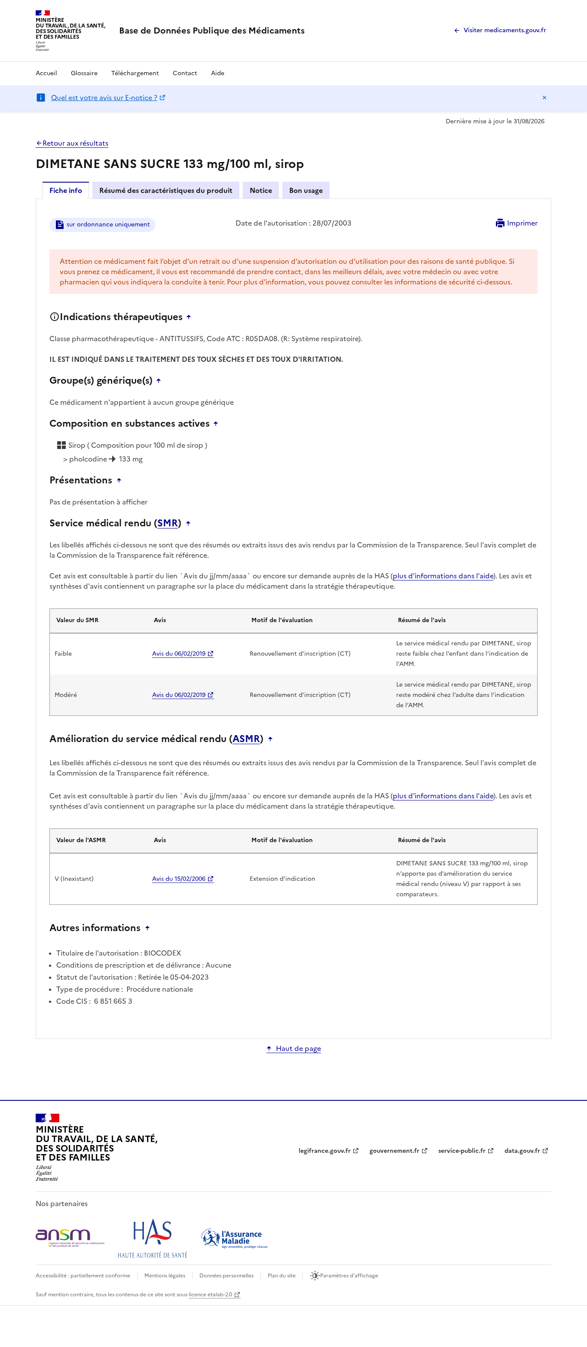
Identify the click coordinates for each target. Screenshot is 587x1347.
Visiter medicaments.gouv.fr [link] (505, 30)
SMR (167, 523)
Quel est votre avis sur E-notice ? (104, 97)
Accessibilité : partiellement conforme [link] (83, 1276)
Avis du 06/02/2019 (178, 653)
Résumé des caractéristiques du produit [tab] (165, 190)
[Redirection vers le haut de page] (191, 317)
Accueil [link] (46, 73)
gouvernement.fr (394, 1150)
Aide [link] (217, 73)
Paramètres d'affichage (349, 1276)
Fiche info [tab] (65, 190)
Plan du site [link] (282, 1276)
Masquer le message (544, 97)
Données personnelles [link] (226, 1276)
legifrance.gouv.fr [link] (325, 1150)
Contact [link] (185, 73)
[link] (212, 30)
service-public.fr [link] (462, 1150)
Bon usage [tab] (306, 190)
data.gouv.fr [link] (522, 1150)
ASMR (246, 739)
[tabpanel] (293, 618)
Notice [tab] (261, 190)
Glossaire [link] (84, 73)
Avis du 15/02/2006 (178, 878)
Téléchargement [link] (135, 73)
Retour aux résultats (75, 143)
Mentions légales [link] (164, 1276)
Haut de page (298, 1048)
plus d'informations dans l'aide (443, 576)
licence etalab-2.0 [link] (210, 1294)
